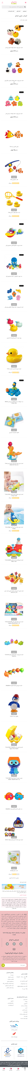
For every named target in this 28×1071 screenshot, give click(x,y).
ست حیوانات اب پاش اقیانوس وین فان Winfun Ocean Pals (14, 402)
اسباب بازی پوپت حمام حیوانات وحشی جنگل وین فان (14, 81)
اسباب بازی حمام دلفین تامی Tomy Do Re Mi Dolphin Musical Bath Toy (14, 622)
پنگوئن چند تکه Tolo (14, 716)
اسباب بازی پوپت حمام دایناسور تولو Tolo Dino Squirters (14, 655)
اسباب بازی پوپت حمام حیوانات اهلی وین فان (14, 47)
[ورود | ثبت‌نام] (2, 2)
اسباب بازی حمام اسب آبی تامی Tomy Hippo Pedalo (14, 528)
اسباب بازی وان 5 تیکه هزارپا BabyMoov (14, 685)
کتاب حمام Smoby (14, 871)
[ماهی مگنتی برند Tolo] (14, 133)
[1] (3, 965)
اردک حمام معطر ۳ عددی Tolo (14, 212)
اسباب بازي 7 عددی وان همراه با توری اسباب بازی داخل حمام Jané (14, 591)
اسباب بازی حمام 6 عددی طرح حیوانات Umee (14, 840)
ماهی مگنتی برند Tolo (14, 146)
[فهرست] (25, 2)
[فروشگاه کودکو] (14, 2)
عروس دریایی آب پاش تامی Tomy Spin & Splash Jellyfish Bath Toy (14, 778)
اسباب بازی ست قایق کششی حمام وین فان (14, 245)
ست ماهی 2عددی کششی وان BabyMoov (14, 809)
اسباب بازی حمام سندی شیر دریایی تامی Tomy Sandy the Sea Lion (14, 464)
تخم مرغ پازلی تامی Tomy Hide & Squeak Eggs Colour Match (14, 748)
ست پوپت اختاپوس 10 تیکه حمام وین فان (14, 276)
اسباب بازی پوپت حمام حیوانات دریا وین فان (14, 113)
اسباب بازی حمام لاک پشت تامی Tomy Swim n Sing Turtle (14, 495)
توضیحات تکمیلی (23, 895)
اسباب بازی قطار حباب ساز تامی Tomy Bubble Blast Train (14, 560)
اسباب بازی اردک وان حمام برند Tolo (14, 369)
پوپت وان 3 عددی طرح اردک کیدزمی (14, 338)
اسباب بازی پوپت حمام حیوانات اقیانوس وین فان (14, 307)
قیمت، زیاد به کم (23, 20)
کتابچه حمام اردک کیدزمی (14, 432)
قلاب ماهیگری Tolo (14, 179)
